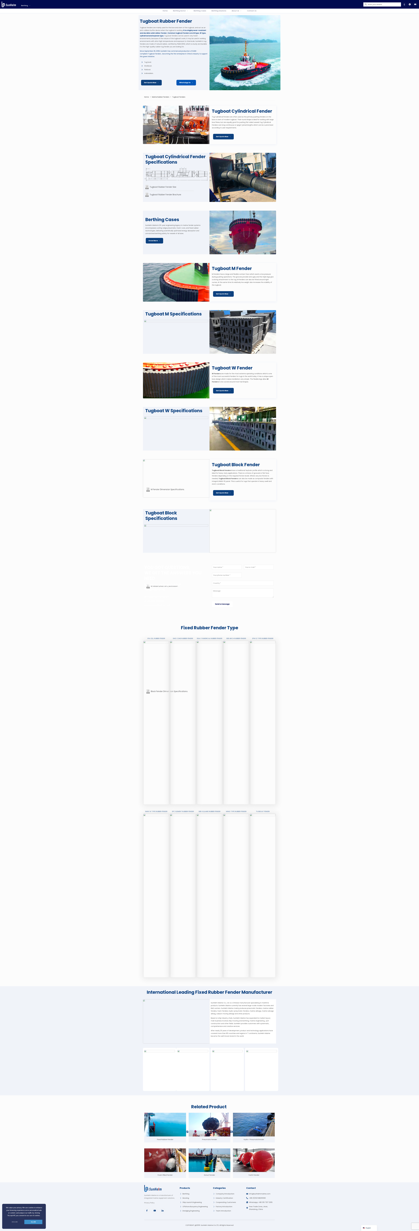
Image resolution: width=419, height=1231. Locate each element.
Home (146, 97)
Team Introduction (223, 1211)
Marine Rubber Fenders (160, 97)
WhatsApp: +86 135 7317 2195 (260, 1202)
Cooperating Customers (226, 1202)
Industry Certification (224, 1198)
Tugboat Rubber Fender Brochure (165, 194)
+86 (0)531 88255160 (155, 601)
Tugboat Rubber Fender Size (163, 187)
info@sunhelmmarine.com (157, 597)
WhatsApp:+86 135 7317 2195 (158, 605)
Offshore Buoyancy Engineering (195, 1206)
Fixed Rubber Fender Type (209, 628)
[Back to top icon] (408, 1226)
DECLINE (15, 1222)
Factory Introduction (224, 1206)
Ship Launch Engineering (192, 1202)
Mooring (186, 1198)
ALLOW (33, 1222)
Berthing (186, 1194)
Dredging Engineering (191, 1211)
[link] (243, 232)
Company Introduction (225, 1194)
